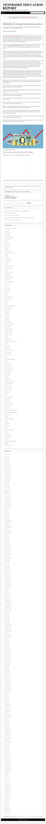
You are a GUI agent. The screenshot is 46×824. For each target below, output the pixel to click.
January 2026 (7, 469)
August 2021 (7, 587)
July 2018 (7, 666)
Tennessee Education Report (23, 6)
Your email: (7, 195)
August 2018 (7, 664)
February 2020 (8, 624)
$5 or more (11, 155)
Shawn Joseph (8, 379)
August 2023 (7, 534)
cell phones (7, 261)
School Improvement (9, 368)
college (6, 270)
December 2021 (8, 578)
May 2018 (7, 671)
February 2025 (8, 494)
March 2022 (7, 571)
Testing (6, 416)
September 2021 (8, 585)
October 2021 (8, 582)
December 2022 (8, 551)
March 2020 (7, 622)
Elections (7, 292)
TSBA (6, 427)
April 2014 (7, 779)
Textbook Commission (9, 419)
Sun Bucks (7, 392)
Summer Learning (8, 388)
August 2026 (7, 454)
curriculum (7, 283)
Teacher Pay (7, 399)
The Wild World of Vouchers (10, 213)
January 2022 (7, 576)
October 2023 (8, 529)
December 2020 (8, 602)
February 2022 (8, 573)
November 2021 (8, 580)
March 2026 (7, 465)
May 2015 (7, 751)
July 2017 (7, 693)
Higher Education (8, 308)
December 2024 (8, 498)
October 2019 (8, 633)
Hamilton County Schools (10, 306)
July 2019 (7, 640)
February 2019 (8, 651)
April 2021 (7, 593)
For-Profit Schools (8, 297)
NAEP (6, 343)
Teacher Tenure (8, 405)
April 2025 (7, 489)
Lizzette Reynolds (8, 328)
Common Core (8, 275)
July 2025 (7, 483)
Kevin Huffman (8, 321)
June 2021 (7, 589)
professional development (10, 359)
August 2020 (7, 611)
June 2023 (7, 538)
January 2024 (7, 523)
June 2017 (7, 695)
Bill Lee (6, 248)
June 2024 (7, 511)
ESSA (6, 295)
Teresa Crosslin (8, 414)
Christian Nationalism (9, 266)
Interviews (7, 314)
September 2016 (8, 715)
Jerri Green (7, 317)
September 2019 (8, 635)
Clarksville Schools (9, 268)
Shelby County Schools (9, 381)
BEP (6, 241)
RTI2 (6, 361)
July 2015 (7, 746)
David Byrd (7, 288)
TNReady (7, 425)
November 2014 (8, 764)
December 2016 (8, 709)
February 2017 (8, 704)
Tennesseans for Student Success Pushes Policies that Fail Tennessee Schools (19, 217)
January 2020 (7, 627)
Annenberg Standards (9, 237)
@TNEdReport (30, 152)
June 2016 (7, 722)
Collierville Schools (9, 272)
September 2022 (8, 558)
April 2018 (7, 673)
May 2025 (7, 487)
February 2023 (8, 547)
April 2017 (7, 700)
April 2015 (7, 753)
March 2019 (7, 649)
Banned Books (8, 239)
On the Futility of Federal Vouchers (12, 215)
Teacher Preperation (9, 403)
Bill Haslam (7, 246)
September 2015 (8, 742)
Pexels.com (13, 149)
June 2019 (7, 642)
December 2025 (8, 472)
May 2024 (7, 514)
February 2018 (8, 678)
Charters (7, 264)
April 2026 (7, 463)
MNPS (7, 180)
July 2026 (7, 456)
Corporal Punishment (9, 281)
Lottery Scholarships (9, 330)
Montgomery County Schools (11, 341)
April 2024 (7, 516)
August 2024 (7, 507)
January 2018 (7, 680)
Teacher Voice (8, 407)
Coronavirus (7, 279)
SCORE (7, 376)
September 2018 (8, 662)
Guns (6, 303)
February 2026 (8, 467)
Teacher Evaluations (9, 396)
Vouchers (7, 439)
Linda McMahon (8, 326)
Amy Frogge (7, 235)
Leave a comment (39, 180)
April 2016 (7, 726)
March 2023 (7, 545)
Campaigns (7, 257)
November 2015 (8, 737)
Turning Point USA (9, 430)
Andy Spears (14, 22)
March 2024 (7, 518)
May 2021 (7, 591)
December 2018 (8, 655)
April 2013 (7, 806)
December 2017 (8, 682)
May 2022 (7, 567)
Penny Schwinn (8, 352)
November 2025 (8, 474)
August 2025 (7, 480)
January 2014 (7, 786)
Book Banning (8, 250)
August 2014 (7, 771)
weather (6, 443)
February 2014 (8, 784)
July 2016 (7, 720)
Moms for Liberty (8, 339)
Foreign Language (8, 299)
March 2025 (7, 491)
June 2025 (7, 485)
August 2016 (7, 717)
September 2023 (8, 531)
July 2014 (7, 773)
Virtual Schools (8, 436)
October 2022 (8, 556)
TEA (6, 394)
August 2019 (7, 638)
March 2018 (7, 675)
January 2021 (7, 600)
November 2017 (8, 684)
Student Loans (8, 385)
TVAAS (7, 432)
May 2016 (7, 724)
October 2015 (8, 740)
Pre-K (6, 357)
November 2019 (8, 631)
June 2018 (7, 669)
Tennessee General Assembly (11, 412)
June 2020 (7, 616)
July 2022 (7, 562)
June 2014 (7, 775)
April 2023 (7, 542)
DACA (6, 286)
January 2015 (7, 760)
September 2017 (8, 689)
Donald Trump (8, 290)
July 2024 (7, 509)
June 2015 (7, 748)
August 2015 (7, 744)
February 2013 (8, 810)
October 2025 (8, 476)
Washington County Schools (10, 441)
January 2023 (7, 549)
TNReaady (7, 423)
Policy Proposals (8, 354)
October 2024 (8, 503)
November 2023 (8, 527)
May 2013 (7, 804)
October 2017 (8, 686)
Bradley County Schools (10, 252)
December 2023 (8, 525)
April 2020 (7, 620)
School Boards (8, 363)
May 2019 (7, 644)
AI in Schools (8, 232)
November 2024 (8, 500)
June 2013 (7, 802)
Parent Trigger (8, 348)
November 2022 (8, 554)
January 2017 (7, 706)
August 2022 (7, 560)
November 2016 (8, 711)
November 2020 (8, 604)
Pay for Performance (9, 350)
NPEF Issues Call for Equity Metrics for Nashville (22, 24)
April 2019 (7, 647)
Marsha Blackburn (8, 332)
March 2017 (7, 702)
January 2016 (7, 733)
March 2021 (7, 596)
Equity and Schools (15, 180)
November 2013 (8, 791)
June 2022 (7, 565)
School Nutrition (8, 370)
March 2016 (7, 729)
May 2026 (7, 460)
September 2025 (8, 478)
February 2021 (8, 598)
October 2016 (8, 713)
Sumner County (8, 390)
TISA (6, 421)
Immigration (7, 310)
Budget (6, 255)
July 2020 (7, 613)
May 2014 (7, 777)
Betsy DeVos (7, 244)
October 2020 (8, 607)
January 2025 (7, 496)
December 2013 (8, 788)
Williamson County (9, 445)
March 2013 (7, 808)
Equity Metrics (23, 180)
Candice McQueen (9, 259)
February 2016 (8, 731)
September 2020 (8, 609)
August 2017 (7, 691)
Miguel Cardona (8, 334)
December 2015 (8, 735)
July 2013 (7, 799)
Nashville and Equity (31, 180)
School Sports (8, 374)
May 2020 (7, 618)
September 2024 (8, 505)
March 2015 (7, 755)
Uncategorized (8, 434)
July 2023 (7, 536)
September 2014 (8, 768)
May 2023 (7, 540)
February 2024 (8, 520)
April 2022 (7, 569)
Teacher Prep (7, 401)
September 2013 (8, 795)
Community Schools (9, 277)
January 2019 (7, 653)
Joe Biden (7, 319)
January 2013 (7, 813)
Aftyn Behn (7, 230)
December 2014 (8, 762)
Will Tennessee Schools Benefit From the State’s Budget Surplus (17, 211)
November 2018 (8, 658)
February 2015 (8, 757)
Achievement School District (10, 228)
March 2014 (7, 782)
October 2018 (8, 660)
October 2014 (8, 766)
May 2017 (7, 698)
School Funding (8, 365)
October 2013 (8, 793)
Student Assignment (9, 383)
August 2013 (7, 797)
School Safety (8, 372)
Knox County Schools (9, 323)
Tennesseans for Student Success (11, 410)
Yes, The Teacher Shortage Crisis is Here (13, 219)
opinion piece (7, 345)
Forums (6, 301)
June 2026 (7, 458)
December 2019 (8, 629)
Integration (7, 312)
